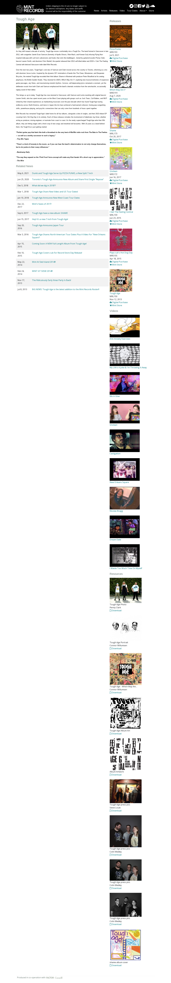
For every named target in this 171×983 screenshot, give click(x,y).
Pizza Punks (115, 49)
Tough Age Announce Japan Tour (48, 225)
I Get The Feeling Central (121, 212)
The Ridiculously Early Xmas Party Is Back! (51, 280)
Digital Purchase (120, 58)
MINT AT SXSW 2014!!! (42, 271)
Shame (113, 130)
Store (151, 10)
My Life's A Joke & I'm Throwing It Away (128, 367)
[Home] (31, 8)
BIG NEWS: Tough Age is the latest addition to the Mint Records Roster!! (65, 289)
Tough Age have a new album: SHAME (50, 213)
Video (122, 10)
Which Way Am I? (117, 89)
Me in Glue (115, 396)
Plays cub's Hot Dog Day (121, 252)
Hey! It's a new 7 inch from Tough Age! (50, 219)
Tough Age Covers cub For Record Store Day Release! (57, 252)
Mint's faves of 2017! (41, 204)
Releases (113, 10)
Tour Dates (132, 10)
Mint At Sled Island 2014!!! (44, 262)
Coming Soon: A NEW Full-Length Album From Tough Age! (59, 243)
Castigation (115, 453)
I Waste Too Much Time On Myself (126, 568)
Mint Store (117, 61)
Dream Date (115, 539)
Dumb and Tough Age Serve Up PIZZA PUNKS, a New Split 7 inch (62, 173)
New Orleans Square (119, 482)
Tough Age (115, 293)
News (96, 10)
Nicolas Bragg (116, 511)
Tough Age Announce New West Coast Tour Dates (56, 197)
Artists (104, 10)
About (142, 10)
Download (116, 610)
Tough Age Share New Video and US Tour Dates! (55, 191)
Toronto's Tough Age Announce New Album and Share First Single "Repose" (68, 179)
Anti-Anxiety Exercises (120, 338)
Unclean (113, 171)
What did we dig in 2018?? (44, 185)
